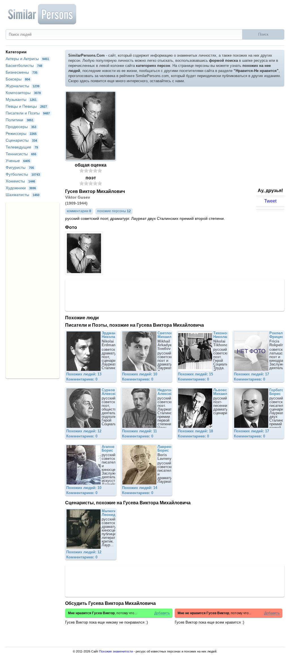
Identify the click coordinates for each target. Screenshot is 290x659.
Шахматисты (22, 194)
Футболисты (23, 174)
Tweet (270, 201)
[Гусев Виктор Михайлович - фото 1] (84, 273)
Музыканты (21, 99)
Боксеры (18, 79)
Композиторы (23, 92)
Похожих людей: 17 (251, 374)
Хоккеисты (20, 181)
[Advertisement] (175, 294)
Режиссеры (21, 133)
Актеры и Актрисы (27, 58)
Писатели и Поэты (28, 113)
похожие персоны (114, 211)
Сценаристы (21, 140)
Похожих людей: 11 (139, 431)
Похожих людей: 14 (139, 488)
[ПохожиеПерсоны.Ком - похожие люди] (42, 14)
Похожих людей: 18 (195, 431)
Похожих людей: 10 (139, 374)
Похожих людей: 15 (195, 374)
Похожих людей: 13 (83, 374)
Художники (21, 188)
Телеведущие (22, 147)
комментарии (79, 211)
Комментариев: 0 (81, 379)
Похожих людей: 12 (83, 431)
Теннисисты (21, 154)
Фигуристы (20, 167)
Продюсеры (21, 126)
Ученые (18, 160)
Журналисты (22, 86)
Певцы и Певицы (26, 106)
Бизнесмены (21, 72)
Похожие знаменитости (116, 651)
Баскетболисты (24, 65)
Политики (19, 120)
